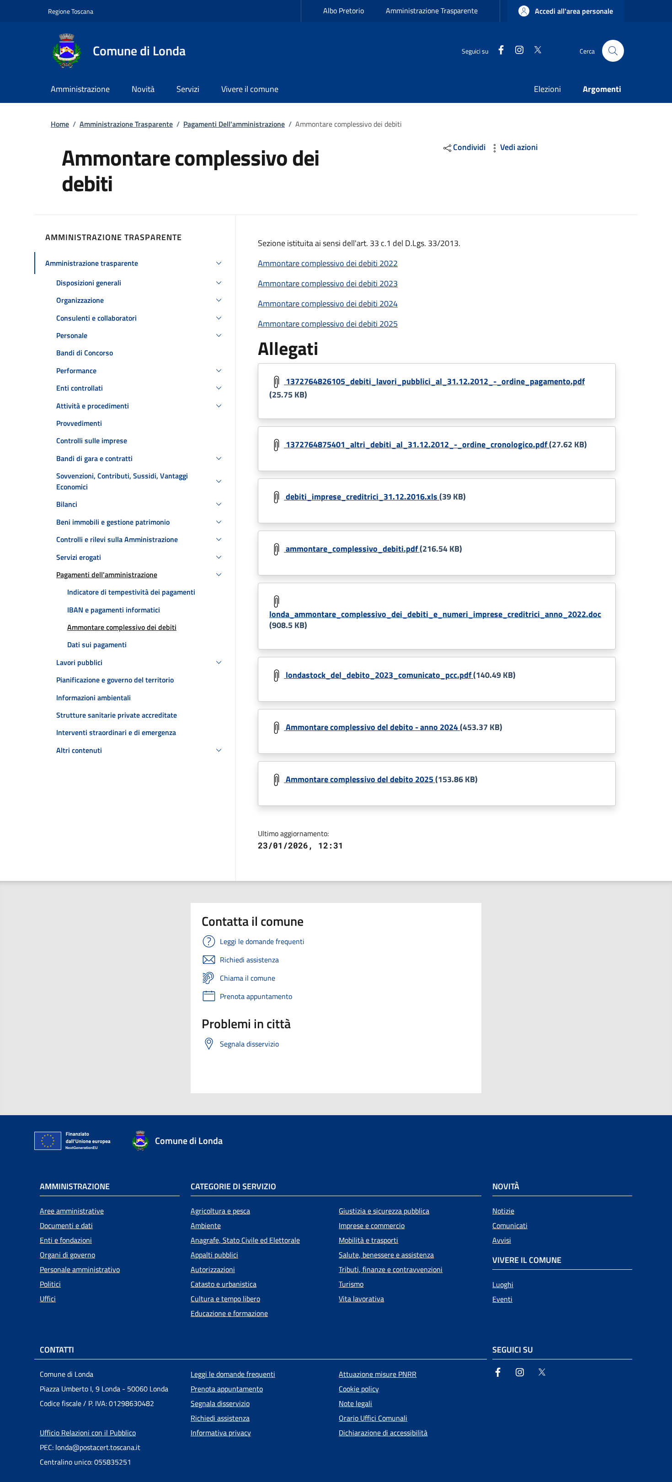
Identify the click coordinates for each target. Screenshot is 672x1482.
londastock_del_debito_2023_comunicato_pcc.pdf (378, 675)
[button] (565, 11)
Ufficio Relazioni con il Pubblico (88, 1432)
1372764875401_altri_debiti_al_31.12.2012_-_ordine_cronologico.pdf (416, 444)
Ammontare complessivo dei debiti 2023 (328, 283)
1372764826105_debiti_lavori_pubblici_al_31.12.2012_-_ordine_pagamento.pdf (434, 381)
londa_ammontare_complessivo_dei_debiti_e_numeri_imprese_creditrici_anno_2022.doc (435, 614)
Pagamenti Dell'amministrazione (234, 123)
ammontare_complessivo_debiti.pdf (352, 548)
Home (60, 123)
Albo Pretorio (343, 10)
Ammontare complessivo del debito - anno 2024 (372, 727)
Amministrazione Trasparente (432, 10)
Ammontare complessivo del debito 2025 (359, 779)
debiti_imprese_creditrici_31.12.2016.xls (361, 496)
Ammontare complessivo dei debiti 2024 (328, 303)
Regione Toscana (70, 11)
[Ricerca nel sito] (613, 51)
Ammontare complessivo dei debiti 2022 (328, 263)
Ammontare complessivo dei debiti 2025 (328, 323)
